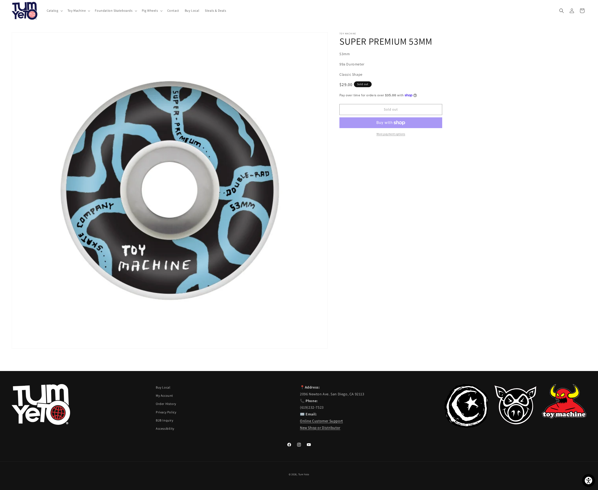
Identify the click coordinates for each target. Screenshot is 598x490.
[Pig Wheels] (515, 423)
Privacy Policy (166, 412)
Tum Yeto (304, 474)
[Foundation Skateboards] (466, 426)
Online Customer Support (321, 420)
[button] (54, 10)
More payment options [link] (391, 134)
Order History (166, 404)
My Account (164, 395)
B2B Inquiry (164, 420)
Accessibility (165, 428)
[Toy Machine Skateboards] (564, 417)
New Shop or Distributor (320, 427)
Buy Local (163, 387)
